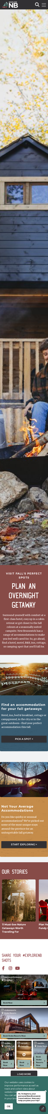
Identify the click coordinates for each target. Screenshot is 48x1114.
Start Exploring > (24, 844)
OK (9, 1106)
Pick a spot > (24, 739)
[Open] (44, 5)
